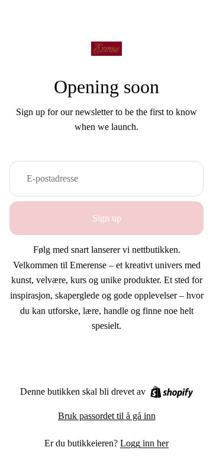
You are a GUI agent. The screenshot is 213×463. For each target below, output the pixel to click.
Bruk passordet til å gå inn (107, 416)
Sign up (106, 218)
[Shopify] (171, 392)
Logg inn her (144, 443)
